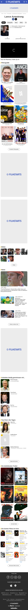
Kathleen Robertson (14, 446)
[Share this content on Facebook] (13, 19)
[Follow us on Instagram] (16, 577)
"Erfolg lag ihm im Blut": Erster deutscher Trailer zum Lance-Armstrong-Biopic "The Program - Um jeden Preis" (21, 315)
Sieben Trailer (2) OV (7, 501)
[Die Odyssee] (3, 544)
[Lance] (20, 73)
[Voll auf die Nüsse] (20, 134)
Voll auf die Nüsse (21, 144)
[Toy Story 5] (16, 544)
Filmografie (5, 63)
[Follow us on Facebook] (8, 577)
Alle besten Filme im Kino (14, 565)
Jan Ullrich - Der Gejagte (7, 82)
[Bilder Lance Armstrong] (4, 252)
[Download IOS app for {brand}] (12, 585)
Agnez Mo (12, 422)
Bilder (3, 247)
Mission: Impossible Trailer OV (7, 519)
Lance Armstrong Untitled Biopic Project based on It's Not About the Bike (20, 103)
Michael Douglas (13, 379)
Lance (20, 82)
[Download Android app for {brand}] (16, 585)
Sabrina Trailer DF (20, 519)
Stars (5, 13)
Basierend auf (22, 26)
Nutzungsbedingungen (20, 599)
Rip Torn (12, 405)
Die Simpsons (21, 123)
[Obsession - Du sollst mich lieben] (16, 533)
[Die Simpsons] (20, 114)
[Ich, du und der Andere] (7, 134)
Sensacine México (19, 594)
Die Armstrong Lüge (7, 123)
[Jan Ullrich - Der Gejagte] (7, 73)
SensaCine (12, 593)
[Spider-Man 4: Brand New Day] (3, 533)
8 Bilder (14, 265)
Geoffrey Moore (13, 434)
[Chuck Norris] (5, 398)
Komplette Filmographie (14, 149)
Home (2, 13)
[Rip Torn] (5, 410)
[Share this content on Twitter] (16, 19)
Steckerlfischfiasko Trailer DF (21, 501)
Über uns (4, 599)
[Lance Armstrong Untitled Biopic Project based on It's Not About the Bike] (20, 93)
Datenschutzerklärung (10, 600)
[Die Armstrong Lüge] (7, 114)
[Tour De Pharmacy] (7, 93)
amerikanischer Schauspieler (17, 13)
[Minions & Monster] (16, 555)
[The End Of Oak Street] (3, 555)
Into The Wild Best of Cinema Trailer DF (21, 483)
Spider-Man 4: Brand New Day (9, 531)
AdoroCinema (5, 594)
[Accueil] (13, 2)
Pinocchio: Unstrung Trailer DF (7, 483)
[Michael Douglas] (5, 385)
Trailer (7, 539)
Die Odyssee (8, 542)
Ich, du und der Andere (7, 144)
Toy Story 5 (22, 542)
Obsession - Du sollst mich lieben (23, 531)
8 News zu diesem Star (14, 324)
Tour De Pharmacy (7, 103)
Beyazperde (21, 593)
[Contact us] (19, 577)
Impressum (12, 599)
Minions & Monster (22, 553)
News (3, 270)
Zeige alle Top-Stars (14, 461)
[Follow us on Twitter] (12, 577)
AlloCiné (3, 593)
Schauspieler (9, 13)
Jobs (8, 599)
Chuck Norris (13, 392)
